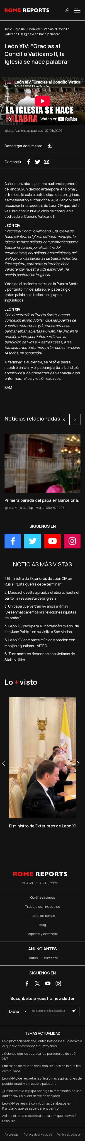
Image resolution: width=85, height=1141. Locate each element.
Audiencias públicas (29, 130)
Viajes (40, 507)
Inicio (8, 29)
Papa (31, 507)
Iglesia (20, 29)
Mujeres (20, 507)
